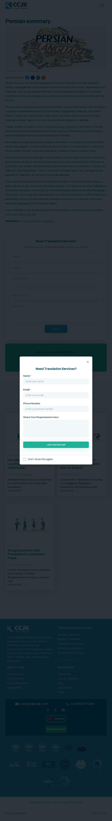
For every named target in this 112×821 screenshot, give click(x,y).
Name (27, 376)
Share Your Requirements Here (41, 417)
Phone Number (31, 403)
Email (26, 389)
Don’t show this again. (41, 459)
